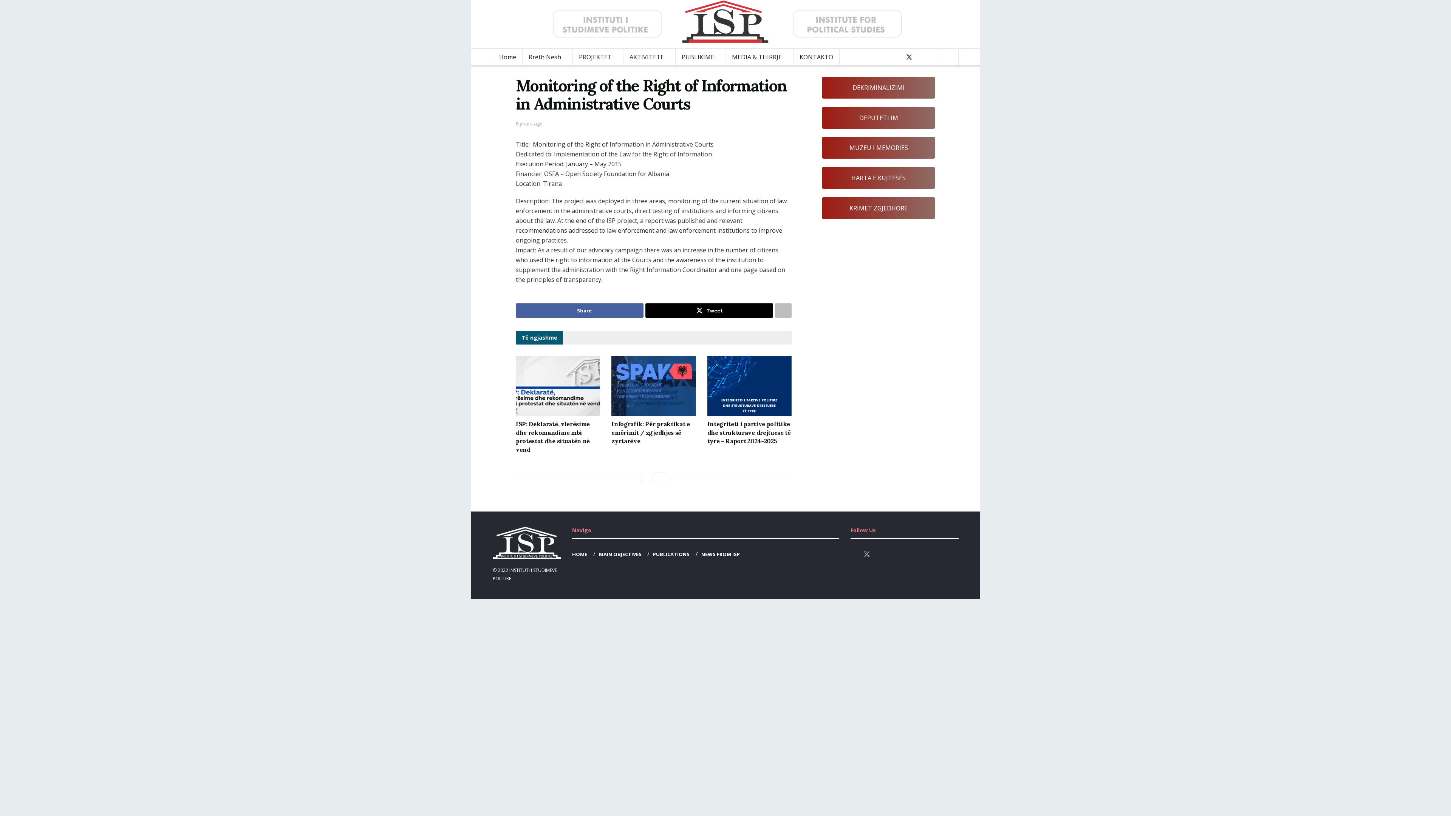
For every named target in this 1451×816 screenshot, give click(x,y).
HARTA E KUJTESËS (878, 178)
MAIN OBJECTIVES (620, 554)
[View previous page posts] (647, 478)
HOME (579, 554)
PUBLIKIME (698, 57)
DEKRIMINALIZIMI (878, 87)
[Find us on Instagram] (922, 57)
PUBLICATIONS (671, 554)
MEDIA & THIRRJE (757, 57)
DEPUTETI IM (878, 118)
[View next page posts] (660, 478)
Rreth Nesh (545, 57)
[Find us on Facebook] (896, 57)
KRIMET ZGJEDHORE (878, 208)
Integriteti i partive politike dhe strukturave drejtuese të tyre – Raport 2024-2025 (749, 432)
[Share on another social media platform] (783, 310)
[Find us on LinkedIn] (934, 57)
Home (507, 57)
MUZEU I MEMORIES (878, 148)
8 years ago (529, 123)
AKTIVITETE (647, 57)
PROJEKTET (595, 57)
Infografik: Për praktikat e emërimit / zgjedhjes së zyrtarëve (650, 432)
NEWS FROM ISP (720, 554)
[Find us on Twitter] (909, 57)
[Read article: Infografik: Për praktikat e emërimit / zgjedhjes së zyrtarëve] (653, 386)
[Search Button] (950, 57)
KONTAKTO (816, 57)
